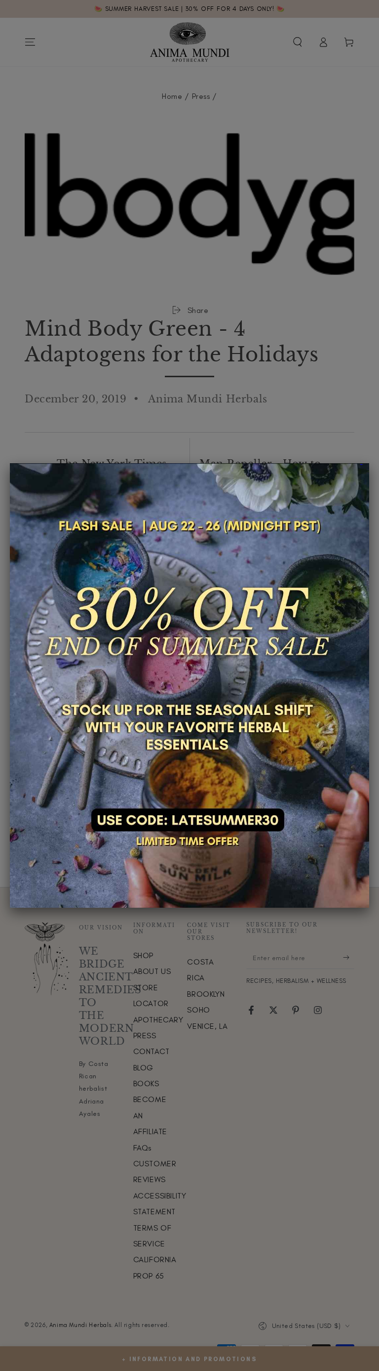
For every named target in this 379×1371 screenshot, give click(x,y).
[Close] (369, 463)
